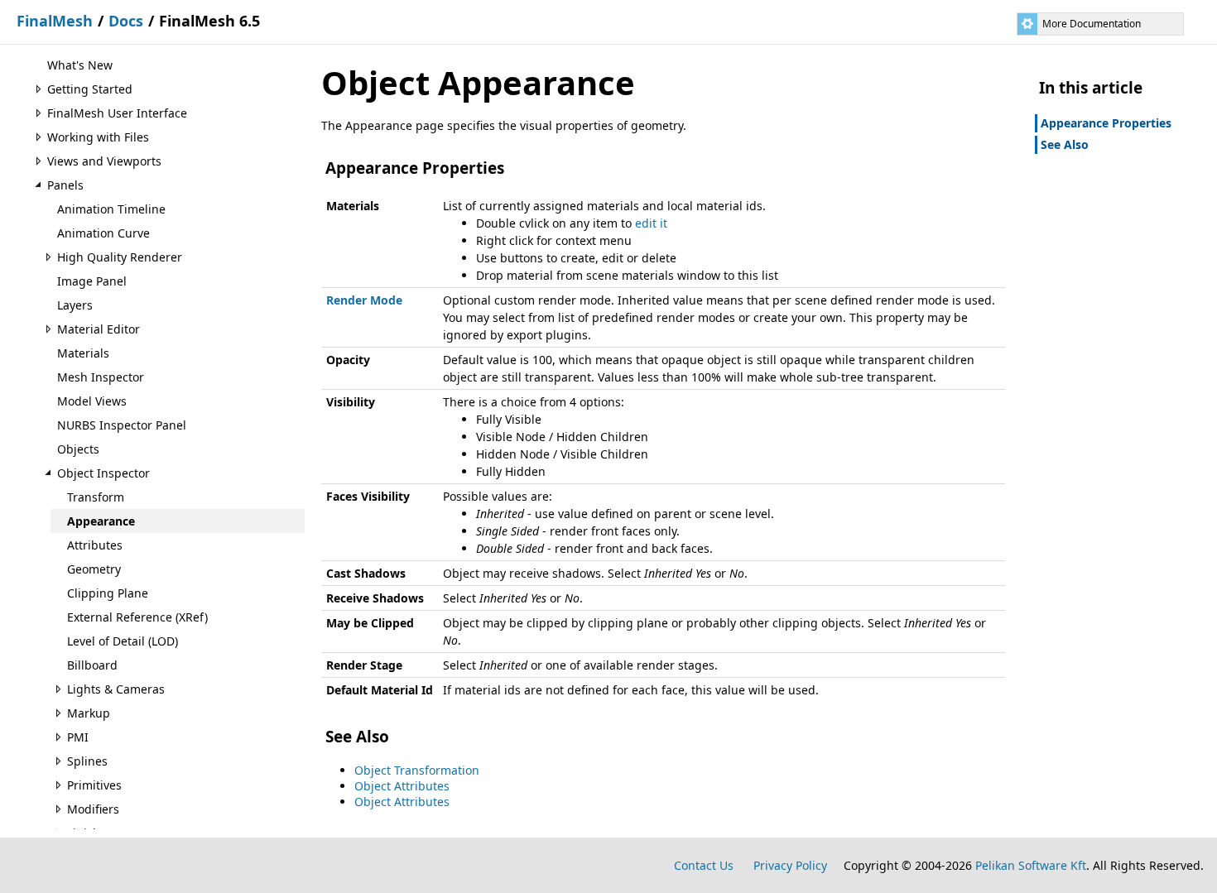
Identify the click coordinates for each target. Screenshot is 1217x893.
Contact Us (704, 865)
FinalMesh (55, 21)
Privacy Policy (790, 865)
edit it (651, 223)
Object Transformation (416, 770)
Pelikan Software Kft (1030, 865)
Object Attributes (402, 786)
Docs (125, 21)
